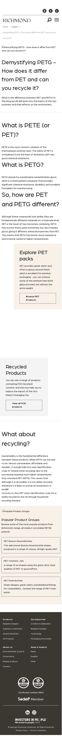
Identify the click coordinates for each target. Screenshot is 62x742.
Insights (14, 27)
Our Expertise (38, 620)
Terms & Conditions (38, 730)
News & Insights (39, 647)
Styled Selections (11, 634)
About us (7, 647)
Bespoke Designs (10, 624)
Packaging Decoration (41, 639)
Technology (36, 634)
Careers (6, 667)
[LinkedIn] (27, 712)
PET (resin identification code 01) (36, 493)
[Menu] (57, 20)
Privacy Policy (22, 730)
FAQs (33, 662)
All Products (8, 639)
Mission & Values (10, 662)
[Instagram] (34, 712)
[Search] (49, 20)
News (33, 652)
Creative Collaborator (41, 624)
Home (5, 27)
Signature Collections (12, 629)
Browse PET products (32, 298)
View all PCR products (19, 405)
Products (7, 620)
